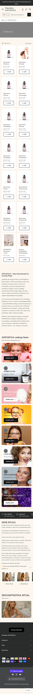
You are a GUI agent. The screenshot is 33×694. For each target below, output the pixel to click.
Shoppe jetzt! (10, 358)
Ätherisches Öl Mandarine (7, 156)
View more (5, 598)
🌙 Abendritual (23, 584)
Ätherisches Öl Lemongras (22, 94)
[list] (16, 515)
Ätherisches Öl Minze (6, 94)
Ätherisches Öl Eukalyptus (7, 125)
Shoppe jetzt (10, 399)
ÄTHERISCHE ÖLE (11, 20)
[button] (3, 9)
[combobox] (20, 15)
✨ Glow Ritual (8, 584)
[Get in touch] (26, 9)
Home (4, 20)
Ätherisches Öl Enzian (22, 125)
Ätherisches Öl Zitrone (6, 63)
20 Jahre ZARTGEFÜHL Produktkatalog (23, 251)
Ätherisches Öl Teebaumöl (22, 156)
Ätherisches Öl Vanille (22, 63)
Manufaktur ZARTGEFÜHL (13, 684)
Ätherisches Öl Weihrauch (7, 219)
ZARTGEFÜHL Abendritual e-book (7, 251)
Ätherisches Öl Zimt (6, 187)
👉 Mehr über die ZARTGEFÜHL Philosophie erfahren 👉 (14, 567)
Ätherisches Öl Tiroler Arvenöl (23, 187)
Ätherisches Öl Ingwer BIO (22, 219)
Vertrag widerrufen (16, 630)
